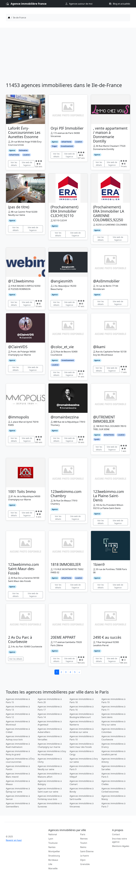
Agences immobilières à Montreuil (18, 723)
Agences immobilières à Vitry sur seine (113, 723)
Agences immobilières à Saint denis (113, 716)
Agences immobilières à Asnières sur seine (82, 730)
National (52, 834)
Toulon (83, 842)
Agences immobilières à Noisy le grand (18, 753)
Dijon (83, 859)
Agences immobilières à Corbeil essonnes (113, 790)
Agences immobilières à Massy (113, 797)
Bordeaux (53, 859)
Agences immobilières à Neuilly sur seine (50, 768)
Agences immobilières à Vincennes (82, 805)
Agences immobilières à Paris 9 (82, 768)
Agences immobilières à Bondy (82, 790)
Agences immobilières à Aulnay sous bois (18, 738)
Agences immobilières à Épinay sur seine (18, 790)
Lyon (50, 838)
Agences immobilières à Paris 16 (82, 708)
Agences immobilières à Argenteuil (50, 723)
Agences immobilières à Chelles (113, 783)
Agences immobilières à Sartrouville (82, 797)
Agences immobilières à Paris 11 (113, 708)
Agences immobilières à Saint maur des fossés (82, 745)
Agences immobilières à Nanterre (82, 723)
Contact (116, 834)
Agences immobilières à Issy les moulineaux (52, 753)
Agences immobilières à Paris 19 (113, 701)
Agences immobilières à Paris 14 (50, 716)
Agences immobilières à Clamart (82, 783)
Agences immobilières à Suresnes (50, 805)
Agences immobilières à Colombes (113, 730)
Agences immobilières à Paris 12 (18, 716)
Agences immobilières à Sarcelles (113, 768)
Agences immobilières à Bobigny (50, 783)
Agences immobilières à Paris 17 (50, 708)
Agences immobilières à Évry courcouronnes (20, 760)
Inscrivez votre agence (119, 840)
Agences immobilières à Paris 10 (82, 738)
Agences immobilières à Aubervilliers (50, 730)
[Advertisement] (68, 55)
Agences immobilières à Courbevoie (113, 738)
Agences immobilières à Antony (113, 760)
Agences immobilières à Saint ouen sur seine (50, 790)
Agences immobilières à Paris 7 (113, 805)
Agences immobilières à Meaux (18, 783)
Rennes (84, 838)
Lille (50, 864)
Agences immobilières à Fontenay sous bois (50, 797)
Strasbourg (54, 855)
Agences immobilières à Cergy (82, 753)
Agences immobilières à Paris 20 (50, 701)
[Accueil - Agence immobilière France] (20, 831)
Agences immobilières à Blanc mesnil (18, 775)
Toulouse (53, 842)
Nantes (52, 847)
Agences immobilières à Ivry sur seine (84, 760)
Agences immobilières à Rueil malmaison (18, 745)
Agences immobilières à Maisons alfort (50, 775)
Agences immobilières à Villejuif (82, 775)
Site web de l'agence (27, 163)
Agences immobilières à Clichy (50, 760)
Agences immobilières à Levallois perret (113, 753)
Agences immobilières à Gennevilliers (18, 805)
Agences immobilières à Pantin (18, 768)
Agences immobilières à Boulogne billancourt (82, 716)
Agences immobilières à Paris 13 (18, 708)
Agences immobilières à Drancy (113, 745)
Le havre (84, 855)
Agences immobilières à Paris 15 (18, 701)
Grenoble (85, 864)
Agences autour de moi (80, 3)
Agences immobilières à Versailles (50, 738)
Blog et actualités (121, 3)
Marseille (53, 868)
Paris (82, 834)
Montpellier (54, 851)
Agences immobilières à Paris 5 (113, 775)
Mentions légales (120, 846)
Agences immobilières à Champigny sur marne (50, 745)
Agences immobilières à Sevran (18, 797)
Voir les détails (14, 163)
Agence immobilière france (28, 3)
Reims (83, 847)
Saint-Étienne (87, 851)
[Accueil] (9, 17)
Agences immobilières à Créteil (18, 730)
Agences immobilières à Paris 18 (82, 701)
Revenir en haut (14, 840)
